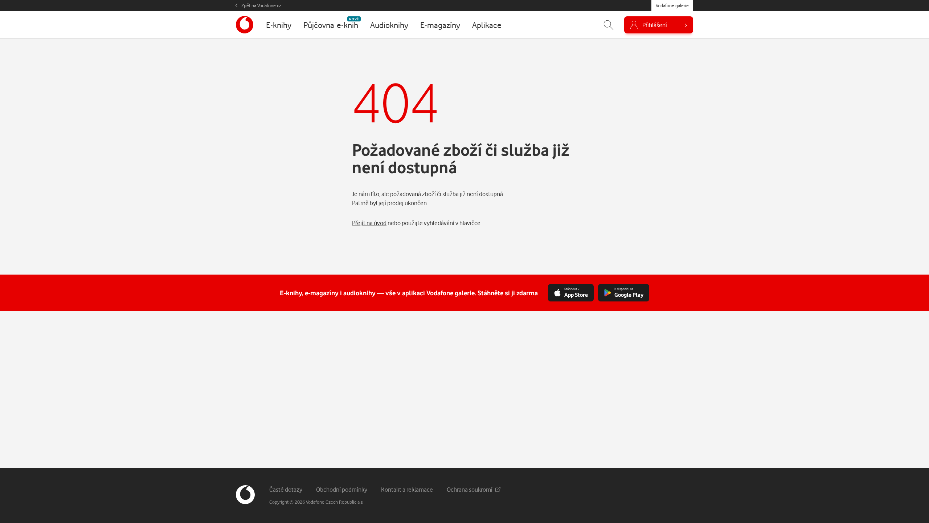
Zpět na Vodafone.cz (261, 5)
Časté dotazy (285, 489)
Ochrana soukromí (469, 489)
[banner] (244, 24)
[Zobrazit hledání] (608, 24)
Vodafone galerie (672, 5)
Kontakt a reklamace (407, 489)
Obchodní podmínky (341, 489)
